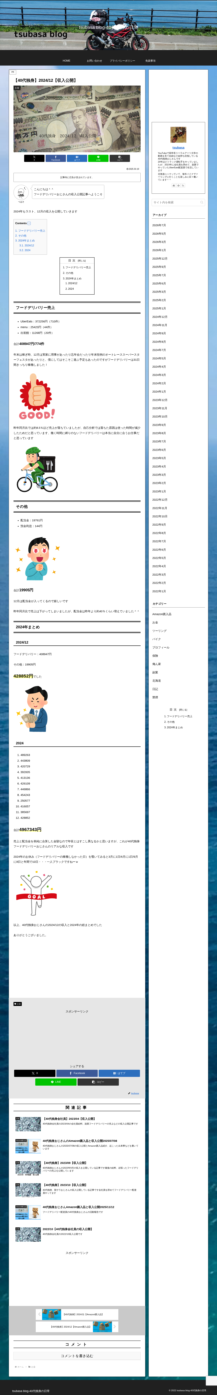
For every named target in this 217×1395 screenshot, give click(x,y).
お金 (19, 1004)
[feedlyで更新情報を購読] (178, 185)
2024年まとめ (25, 240)
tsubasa (178, 147)
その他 (20, 235)
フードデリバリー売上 (30, 230)
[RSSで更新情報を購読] (183, 185)
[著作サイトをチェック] (174, 185)
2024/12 (26, 245)
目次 (72, 260)
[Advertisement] (77, 1036)
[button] (120, 158)
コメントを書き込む (77, 1356)
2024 (24, 250)
